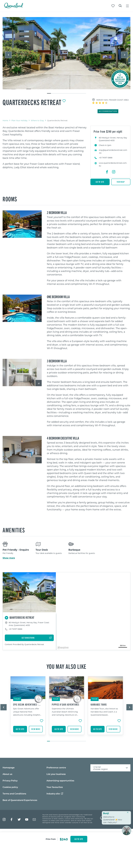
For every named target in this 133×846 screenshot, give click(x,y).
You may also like (66, 666)
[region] (45, 147)
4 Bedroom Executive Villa (63, 438)
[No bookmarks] (113, 5)
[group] (27, 707)
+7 (38, 460)
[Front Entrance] (66, 53)
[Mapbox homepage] (63, 647)
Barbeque (74, 549)
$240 (64, 839)
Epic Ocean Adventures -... (27, 704)
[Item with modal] (66, 53)
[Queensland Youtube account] (26, 819)
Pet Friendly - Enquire (16, 549)
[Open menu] (127, 5)
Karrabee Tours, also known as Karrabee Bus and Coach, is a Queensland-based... (104, 711)
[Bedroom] (22, 449)
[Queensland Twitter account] (19, 819)
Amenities (14, 530)
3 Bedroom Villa (57, 361)
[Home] (13, 7)
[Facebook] (107, 172)
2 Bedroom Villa (57, 212)
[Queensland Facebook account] (11, 819)
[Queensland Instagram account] (4, 819)
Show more (9, 558)
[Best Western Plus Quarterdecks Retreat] (22, 224)
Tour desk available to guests (49, 553)
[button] (8, 55)
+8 (38, 235)
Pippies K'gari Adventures (65, 704)
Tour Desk (42, 549)
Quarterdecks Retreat (32, 102)
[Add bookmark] (64, 101)
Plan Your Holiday (19, 120)
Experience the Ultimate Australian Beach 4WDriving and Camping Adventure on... (65, 711)
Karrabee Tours (99, 704)
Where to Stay (37, 120)
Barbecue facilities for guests (81, 553)
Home (5, 120)
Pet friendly (8, 553)
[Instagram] (113, 172)
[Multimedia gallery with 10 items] (66, 55)
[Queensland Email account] (34, 819)
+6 (38, 319)
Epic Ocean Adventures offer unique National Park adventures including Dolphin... (27, 711)
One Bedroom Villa (58, 297)
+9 (38, 383)
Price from (51, 839)
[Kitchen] (22, 372)
